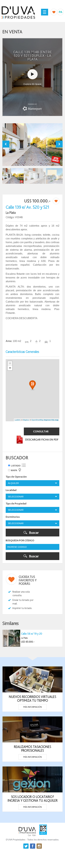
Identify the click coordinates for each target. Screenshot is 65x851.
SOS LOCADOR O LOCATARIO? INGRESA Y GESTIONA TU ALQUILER (33, 798)
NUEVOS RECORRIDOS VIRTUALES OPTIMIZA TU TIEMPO (32, 698)
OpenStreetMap (37, 419)
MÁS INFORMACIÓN (32, 707)
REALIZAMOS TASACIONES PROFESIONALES (32, 748)
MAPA (14, 470)
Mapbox (26, 419)
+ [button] (10, 363)
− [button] (10, 368)
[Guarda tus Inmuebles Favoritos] (53, 12)
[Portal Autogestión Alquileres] (61, 12)
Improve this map (51, 420)
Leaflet (17, 419)
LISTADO (16, 465)
